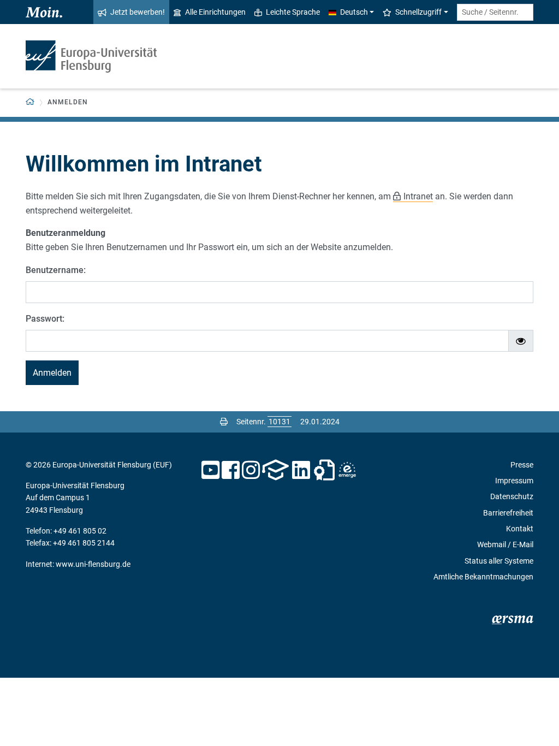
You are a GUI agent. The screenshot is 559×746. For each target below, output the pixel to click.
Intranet (418, 196)
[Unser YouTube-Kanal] (210, 470)
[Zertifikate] (324, 470)
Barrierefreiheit (508, 512)
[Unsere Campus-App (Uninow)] (275, 470)
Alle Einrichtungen (215, 12)
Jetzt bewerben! (137, 12)
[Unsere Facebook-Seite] (231, 470)
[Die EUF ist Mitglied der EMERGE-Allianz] (347, 470)
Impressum (514, 480)
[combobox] (495, 12)
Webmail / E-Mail (505, 544)
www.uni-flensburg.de (93, 564)
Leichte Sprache (293, 12)
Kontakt (519, 528)
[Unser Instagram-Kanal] (251, 470)
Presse (521, 464)
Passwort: (45, 318)
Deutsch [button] (354, 12)
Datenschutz (511, 496)
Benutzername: (56, 270)
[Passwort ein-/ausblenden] (520, 341)
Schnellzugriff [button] (418, 12)
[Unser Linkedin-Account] (301, 470)
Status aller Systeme (499, 560)
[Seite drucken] (224, 421)
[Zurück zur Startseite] (91, 56)
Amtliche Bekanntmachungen (483, 576)
